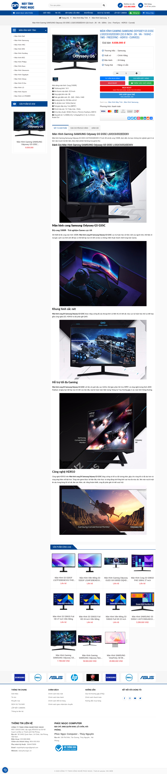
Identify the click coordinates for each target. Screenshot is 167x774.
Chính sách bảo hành (56, 697)
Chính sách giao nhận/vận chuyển (60, 704)
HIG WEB (109, 771)
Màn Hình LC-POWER (22, 96)
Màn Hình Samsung (131, 102)
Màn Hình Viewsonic (21, 70)
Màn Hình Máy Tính (115, 102)
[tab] (60, 128)
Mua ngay (112, 83)
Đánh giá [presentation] (95, 128)
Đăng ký (136, 13)
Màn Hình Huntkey (21, 53)
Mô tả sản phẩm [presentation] (60, 128)
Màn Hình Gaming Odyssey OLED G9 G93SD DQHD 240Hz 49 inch (116, 580)
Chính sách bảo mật (55, 694)
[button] (54, 54)
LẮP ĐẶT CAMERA (18, 708)
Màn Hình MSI (19, 49)
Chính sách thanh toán (93, 697)
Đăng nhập (149, 13)
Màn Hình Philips (20, 62)
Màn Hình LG (19, 87)
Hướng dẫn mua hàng (93, 701)
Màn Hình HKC (19, 45)
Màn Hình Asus (19, 66)
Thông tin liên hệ (17, 711)
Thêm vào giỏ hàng (142, 83)
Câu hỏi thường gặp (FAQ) (94, 694)
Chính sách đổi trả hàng (57, 701)
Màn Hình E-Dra (20, 83)
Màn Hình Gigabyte (21, 75)
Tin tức (13, 697)
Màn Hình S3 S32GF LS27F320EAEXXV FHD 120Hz (63, 580)
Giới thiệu (14, 694)
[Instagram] (129, 698)
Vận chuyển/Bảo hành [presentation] (79, 128)
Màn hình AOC (19, 57)
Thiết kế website (99, 771)
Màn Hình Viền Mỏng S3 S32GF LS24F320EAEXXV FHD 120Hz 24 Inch (90, 580)
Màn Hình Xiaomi (20, 92)
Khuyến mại (15, 701)
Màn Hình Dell (19, 36)
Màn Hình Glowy (20, 79)
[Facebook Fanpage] (124, 698)
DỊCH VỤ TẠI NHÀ (18, 704)
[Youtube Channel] (135, 698)
